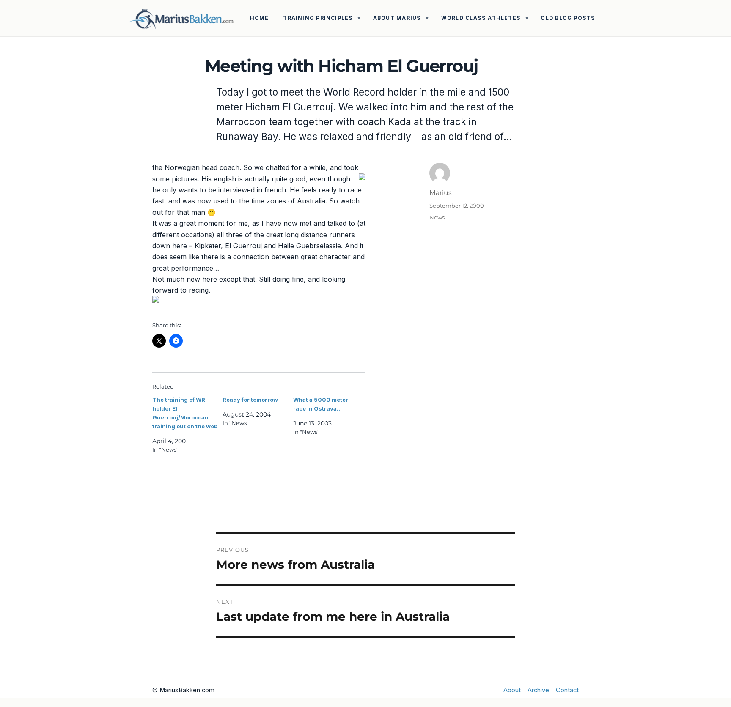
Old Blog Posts (568, 18)
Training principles (318, 18)
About (512, 690)
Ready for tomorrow (250, 399)
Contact (567, 690)
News (437, 217)
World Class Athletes (481, 18)
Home (259, 18)
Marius (440, 193)
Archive (538, 690)
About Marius (397, 18)
